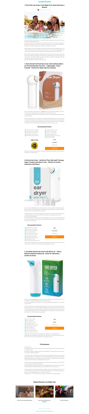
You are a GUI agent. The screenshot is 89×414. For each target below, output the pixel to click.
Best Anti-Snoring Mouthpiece (24, 400)
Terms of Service (47, 408)
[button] (54, 148)
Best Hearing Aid (64, 400)
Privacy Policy (41, 408)
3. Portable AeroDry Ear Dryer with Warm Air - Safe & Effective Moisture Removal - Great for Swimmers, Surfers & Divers (42, 253)
